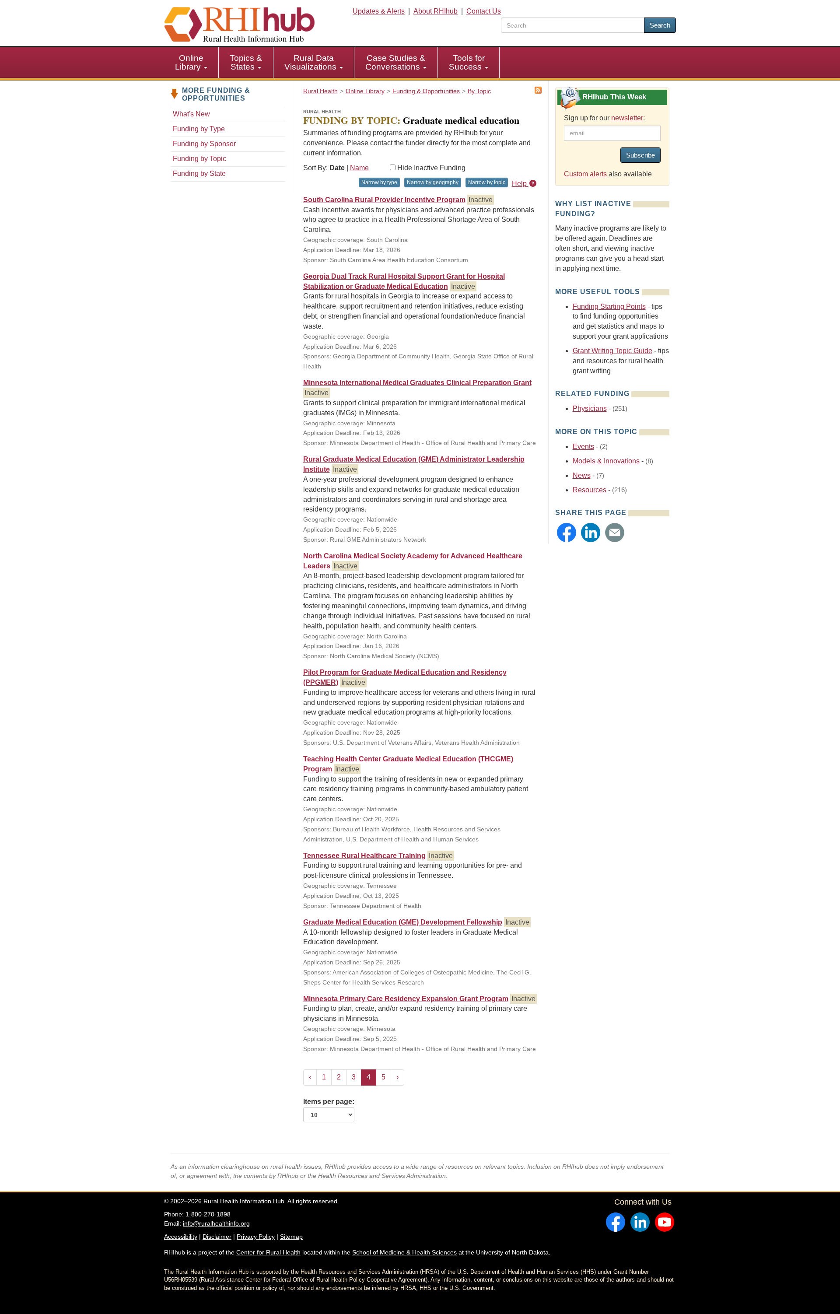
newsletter (627, 118)
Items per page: (328, 1101)
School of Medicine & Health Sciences (404, 1252)
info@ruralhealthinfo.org (216, 1223)
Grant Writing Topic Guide (612, 350)
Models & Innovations (606, 461)
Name (359, 168)
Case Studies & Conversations (395, 62)
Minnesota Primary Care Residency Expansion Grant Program (405, 998)
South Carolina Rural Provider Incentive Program (384, 199)
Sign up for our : (604, 118)
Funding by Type (199, 129)
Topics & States (246, 62)
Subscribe (640, 155)
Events (583, 446)
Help (520, 183)
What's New (191, 114)
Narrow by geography (432, 182)
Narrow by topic (486, 182)
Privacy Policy (256, 1236)
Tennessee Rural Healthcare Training (364, 855)
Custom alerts (585, 174)
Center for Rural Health (268, 1252)
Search (660, 25)
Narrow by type (379, 182)
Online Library (189, 62)
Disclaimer (217, 1236)
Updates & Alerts (379, 11)
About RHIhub (435, 11)
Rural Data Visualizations (311, 62)
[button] (566, 532)
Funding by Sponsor (204, 143)
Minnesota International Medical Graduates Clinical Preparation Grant (417, 382)
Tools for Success (467, 62)
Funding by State (199, 173)
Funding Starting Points (609, 306)
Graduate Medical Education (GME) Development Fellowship (402, 922)
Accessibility (180, 1236)
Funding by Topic (199, 158)
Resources (589, 490)
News (582, 475)
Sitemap (291, 1236)
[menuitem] (191, 62)
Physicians (590, 408)
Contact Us (483, 11)
